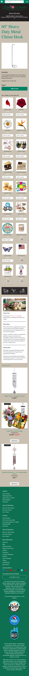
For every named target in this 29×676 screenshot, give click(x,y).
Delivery (4, 556)
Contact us (5, 552)
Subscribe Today (14, 577)
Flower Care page (15, 316)
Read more (14, 441)
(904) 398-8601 (14, 13)
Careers (4, 550)
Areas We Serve (6, 546)
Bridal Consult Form (8, 548)
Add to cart (14, 89)
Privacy (4, 560)
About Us (5, 542)
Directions (5, 502)
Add (22, 239)
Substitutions (6, 562)
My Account (5, 564)
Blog (3, 544)
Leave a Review (6, 558)
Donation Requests (7, 554)
